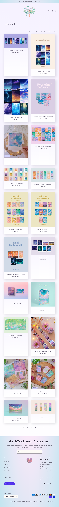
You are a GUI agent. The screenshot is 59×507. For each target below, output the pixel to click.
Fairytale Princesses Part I (15, 229)
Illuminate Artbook (43, 309)
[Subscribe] (40, 452)
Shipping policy (52, 502)
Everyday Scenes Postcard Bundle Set (43, 116)
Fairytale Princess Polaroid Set (16, 160)
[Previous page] (12, 427)
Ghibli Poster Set (43, 257)
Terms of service (8, 474)
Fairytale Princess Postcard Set (43, 146)
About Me (6, 461)
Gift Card (16, 302)
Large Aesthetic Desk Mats (16, 335)
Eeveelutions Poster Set (16, 117)
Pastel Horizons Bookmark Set (43, 416)
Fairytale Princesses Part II (43, 229)
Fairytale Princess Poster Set (16, 183)
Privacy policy (43, 501)
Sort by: (31, 31)
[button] (3, 10)
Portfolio (6, 464)
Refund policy (7, 477)
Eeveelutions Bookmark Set (16, 50)
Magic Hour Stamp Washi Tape (43, 351)
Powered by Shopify (27, 501)
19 (43, 427)
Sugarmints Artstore (18, 501)
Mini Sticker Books (43, 391)
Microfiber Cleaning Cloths (16, 392)
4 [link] (27, 427)
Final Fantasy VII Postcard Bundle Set (16, 274)
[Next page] (47, 427)
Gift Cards (6, 471)
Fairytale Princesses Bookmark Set (43, 184)
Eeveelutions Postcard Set (43, 71)
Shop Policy (7, 467)
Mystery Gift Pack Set (16, 418)
